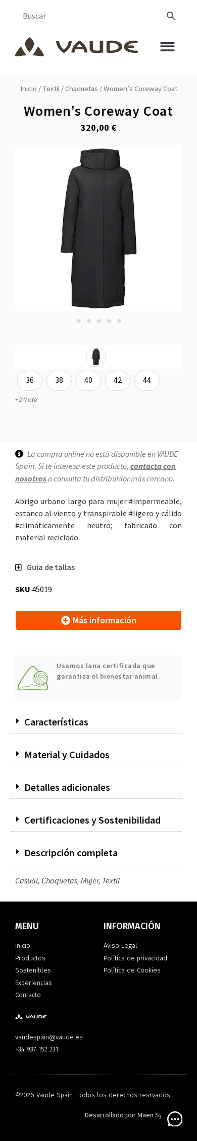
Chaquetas (81, 89)
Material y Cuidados (67, 754)
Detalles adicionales (67, 787)
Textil (51, 89)
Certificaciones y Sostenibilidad (92, 819)
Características (56, 721)
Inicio (28, 89)
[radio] (96, 357)
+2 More (26, 399)
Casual (26, 880)
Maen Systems (159, 1115)
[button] (167, 46)
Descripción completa (71, 852)
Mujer (89, 880)
